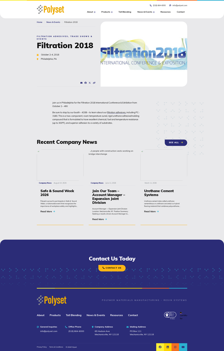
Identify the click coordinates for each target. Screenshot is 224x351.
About (40, 315)
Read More (46, 212)
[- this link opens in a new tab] (170, 315)
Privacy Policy (42, 347)
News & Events (144, 12)
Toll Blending (124, 12)
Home (39, 22)
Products (55, 315)
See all (178, 142)
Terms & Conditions (56, 347)
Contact (181, 12)
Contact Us (113, 268)
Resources (165, 12)
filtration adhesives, (116, 113)
